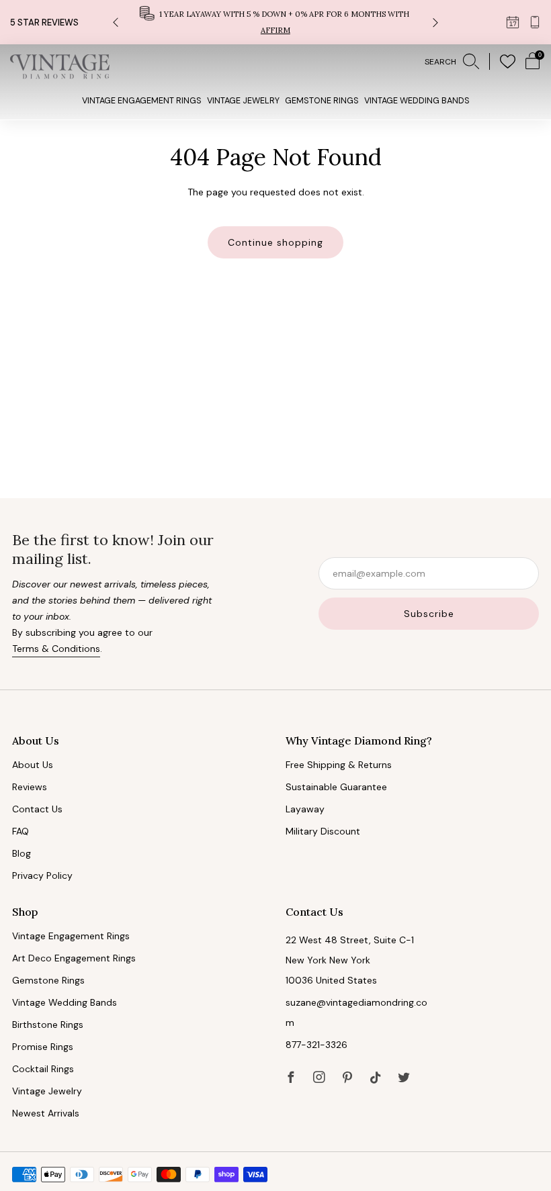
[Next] (435, 22)
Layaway (305, 809)
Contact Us (37, 809)
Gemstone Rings (322, 100)
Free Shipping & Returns (339, 765)
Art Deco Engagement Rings (74, 958)
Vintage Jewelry (243, 100)
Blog (21, 853)
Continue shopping (275, 242)
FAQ (20, 831)
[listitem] (275, 22)
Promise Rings (42, 1047)
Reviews (29, 787)
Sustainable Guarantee (336, 787)
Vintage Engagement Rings (142, 100)
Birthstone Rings (47, 1024)
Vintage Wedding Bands (417, 100)
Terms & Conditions (56, 648)
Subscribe (429, 614)
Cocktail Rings (43, 1069)
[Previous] (115, 22)
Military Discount (323, 831)
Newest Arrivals (45, 1113)
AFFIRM (275, 30)
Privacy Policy (42, 875)
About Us (32, 765)
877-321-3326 (316, 1045)
